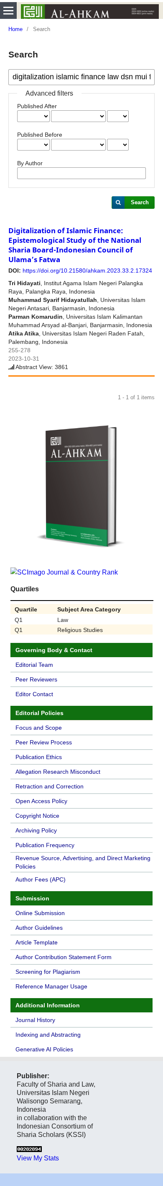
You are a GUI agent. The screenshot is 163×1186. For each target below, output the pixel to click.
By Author (30, 163)
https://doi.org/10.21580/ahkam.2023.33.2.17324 (87, 270)
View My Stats (38, 1158)
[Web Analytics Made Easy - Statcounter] (29, 1149)
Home (15, 29)
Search (140, 202)
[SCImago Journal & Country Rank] (64, 572)
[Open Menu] (8, 10)
